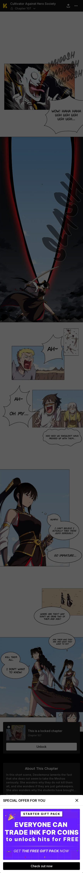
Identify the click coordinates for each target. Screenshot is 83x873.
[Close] (77, 800)
